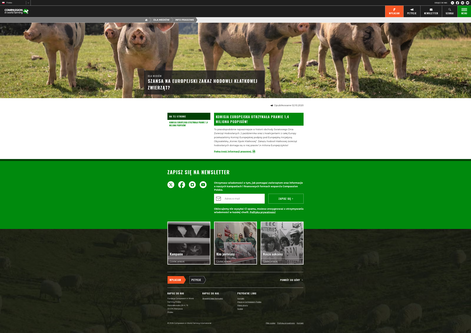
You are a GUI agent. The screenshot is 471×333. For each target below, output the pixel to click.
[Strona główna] (146, 20)
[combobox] (6, 2)
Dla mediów (161, 20)
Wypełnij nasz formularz (212, 298)
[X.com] (452, 2)
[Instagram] (462, 2)
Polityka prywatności (286, 323)
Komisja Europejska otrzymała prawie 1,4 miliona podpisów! (188, 124)
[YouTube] (467, 2)
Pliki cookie (270, 323)
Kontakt (240, 298)
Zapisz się (285, 198)
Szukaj (240, 309)
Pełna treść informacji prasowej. (233, 151)
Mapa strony (242, 305)
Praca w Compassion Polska (249, 302)
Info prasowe (184, 20)
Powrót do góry (290, 280)
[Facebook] (457, 2)
